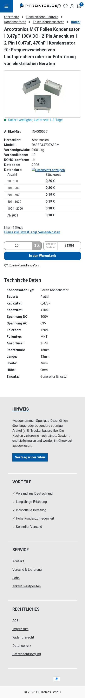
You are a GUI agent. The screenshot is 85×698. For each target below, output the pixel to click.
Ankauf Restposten (26, 586)
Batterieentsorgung (26, 654)
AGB (15, 621)
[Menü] (6, 6)
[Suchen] (59, 6)
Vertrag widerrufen (30, 457)
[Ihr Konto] (72, 6)
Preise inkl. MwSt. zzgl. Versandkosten (32, 232)
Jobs (16, 578)
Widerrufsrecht (23, 637)
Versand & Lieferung (27, 570)
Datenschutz (21, 646)
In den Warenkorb (42, 256)
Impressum (20, 629)
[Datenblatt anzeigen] (48, 170)
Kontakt (18, 561)
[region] (42, 94)
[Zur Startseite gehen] (32, 6)
